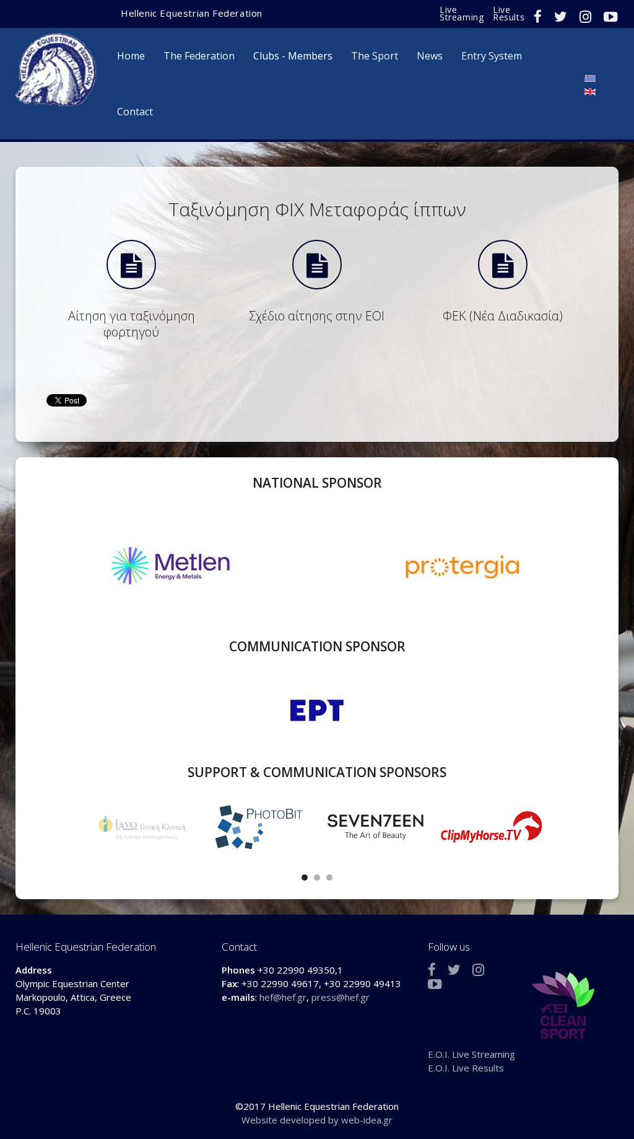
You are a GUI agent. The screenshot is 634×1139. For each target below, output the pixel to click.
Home (131, 56)
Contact (135, 111)
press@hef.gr (340, 997)
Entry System (491, 56)
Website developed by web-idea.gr (317, 1120)
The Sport (374, 56)
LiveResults (508, 13)
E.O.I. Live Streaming (471, 1054)
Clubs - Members (292, 56)
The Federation (199, 56)
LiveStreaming (462, 13)
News (430, 56)
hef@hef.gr (282, 997)
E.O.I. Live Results (466, 1068)
